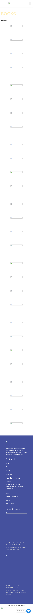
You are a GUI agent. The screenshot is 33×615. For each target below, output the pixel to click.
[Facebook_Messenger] (28, 611)
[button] (30, 3)
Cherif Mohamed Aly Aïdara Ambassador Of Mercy (13, 586)
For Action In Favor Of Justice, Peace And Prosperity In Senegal (16, 543)
